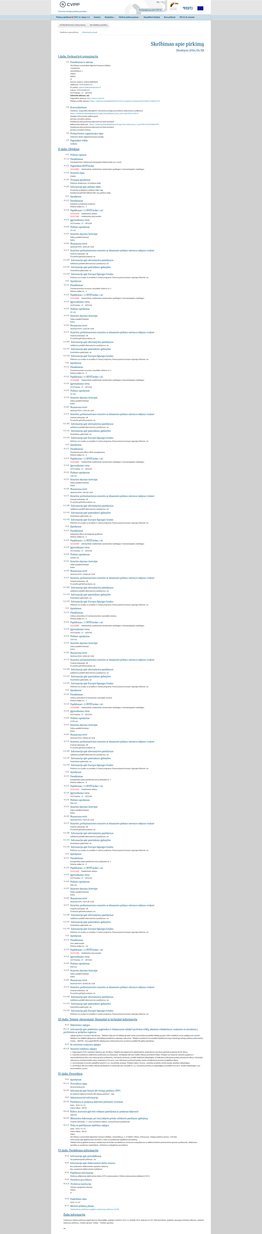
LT (162, 2)
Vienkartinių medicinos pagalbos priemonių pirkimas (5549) (94, 1209)
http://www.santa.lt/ (96, 98)
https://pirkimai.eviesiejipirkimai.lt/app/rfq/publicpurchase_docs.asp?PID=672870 (104, 114)
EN (158, 2)
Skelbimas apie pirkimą (69, 32)
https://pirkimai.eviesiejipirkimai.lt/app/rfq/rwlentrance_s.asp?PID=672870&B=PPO (124, 125)
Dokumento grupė (89, 32)
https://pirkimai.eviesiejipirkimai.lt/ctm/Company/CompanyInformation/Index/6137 (125, 101)
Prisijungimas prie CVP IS (150, 10)
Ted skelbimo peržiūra (98, 25)
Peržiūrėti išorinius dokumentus (73, 25)
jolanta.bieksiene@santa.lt (90, 88)
